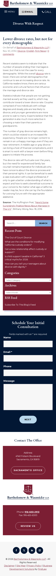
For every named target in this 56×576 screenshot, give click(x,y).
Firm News (40, 51)
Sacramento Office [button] (28, 470)
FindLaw (42, 569)
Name (7, 337)
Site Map (20, 565)
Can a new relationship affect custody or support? (26, 250)
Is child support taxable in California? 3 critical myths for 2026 (25, 258)
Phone (7, 366)
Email (8, 352)
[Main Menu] (9, 11)
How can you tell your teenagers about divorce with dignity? (25, 265)
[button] (53, 557)
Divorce (22, 51)
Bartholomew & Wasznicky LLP (33, 47)
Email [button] (29, 11)
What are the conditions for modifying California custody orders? (24, 243)
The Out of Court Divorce (18, 237)
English (30, 51)
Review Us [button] (28, 526)
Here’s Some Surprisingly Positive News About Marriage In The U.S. (26, 205)
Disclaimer (9, 565)
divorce (40, 73)
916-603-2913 (32, 512)
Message (9, 381)
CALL (48, 11)
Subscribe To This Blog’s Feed (20, 305)
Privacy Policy (34, 565)
